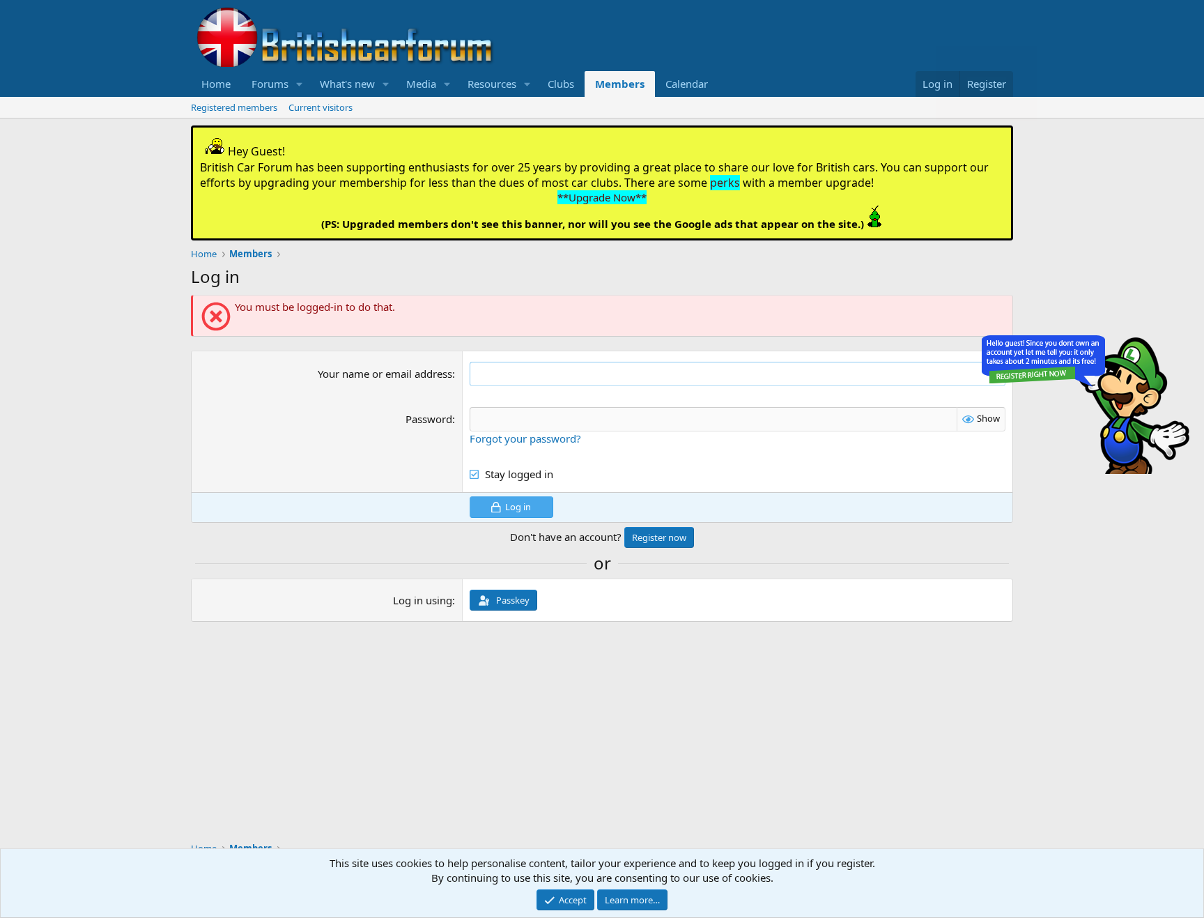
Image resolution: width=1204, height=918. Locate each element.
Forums (270, 84)
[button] (299, 84)
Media (421, 84)
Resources (492, 84)
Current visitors (320, 107)
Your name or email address (385, 374)
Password (429, 419)
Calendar (686, 84)
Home (216, 84)
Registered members (234, 107)
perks (725, 182)
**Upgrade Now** (602, 197)
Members (620, 84)
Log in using (422, 600)
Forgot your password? (525, 438)
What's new (347, 84)
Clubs (561, 84)
